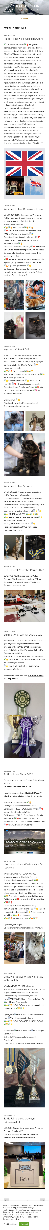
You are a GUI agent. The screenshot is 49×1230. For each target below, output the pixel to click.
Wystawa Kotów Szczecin (18, 486)
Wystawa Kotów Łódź (16, 349)
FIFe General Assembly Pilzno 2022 (24, 570)
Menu (25, 18)
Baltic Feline (29, 6)
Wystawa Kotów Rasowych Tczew (23, 209)
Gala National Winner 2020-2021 (23, 634)
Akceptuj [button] (24, 1224)
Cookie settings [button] (10, 1224)
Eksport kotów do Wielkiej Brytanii (23, 38)
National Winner (35, 675)
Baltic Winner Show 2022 (18, 774)
